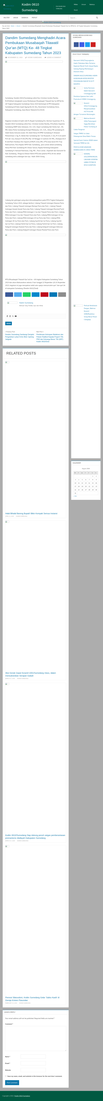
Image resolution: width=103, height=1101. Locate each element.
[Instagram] (10, 316)
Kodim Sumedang (35, 57)
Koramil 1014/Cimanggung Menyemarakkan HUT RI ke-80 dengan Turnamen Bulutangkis (85, 108)
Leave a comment (54, 57)
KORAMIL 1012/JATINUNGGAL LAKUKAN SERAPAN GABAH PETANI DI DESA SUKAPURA (91, 159)
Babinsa (92, 4)
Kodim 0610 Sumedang (22, 1096)
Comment (9, 1024)
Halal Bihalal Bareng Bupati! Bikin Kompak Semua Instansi (31, 513)
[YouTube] (93, 44)
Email (7, 1063)
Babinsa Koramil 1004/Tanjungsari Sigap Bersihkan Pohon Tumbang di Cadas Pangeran (85, 123)
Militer (76, 4)
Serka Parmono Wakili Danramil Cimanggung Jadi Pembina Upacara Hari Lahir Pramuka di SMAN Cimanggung (85, 93)
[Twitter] (13, 316)
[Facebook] (7, 316)
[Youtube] (16, 316)
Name (7, 1056)
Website (8, 1070)
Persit (76, 10)
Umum (83, 4)
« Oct (75, 496)
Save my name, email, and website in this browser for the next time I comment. (34, 1076)
